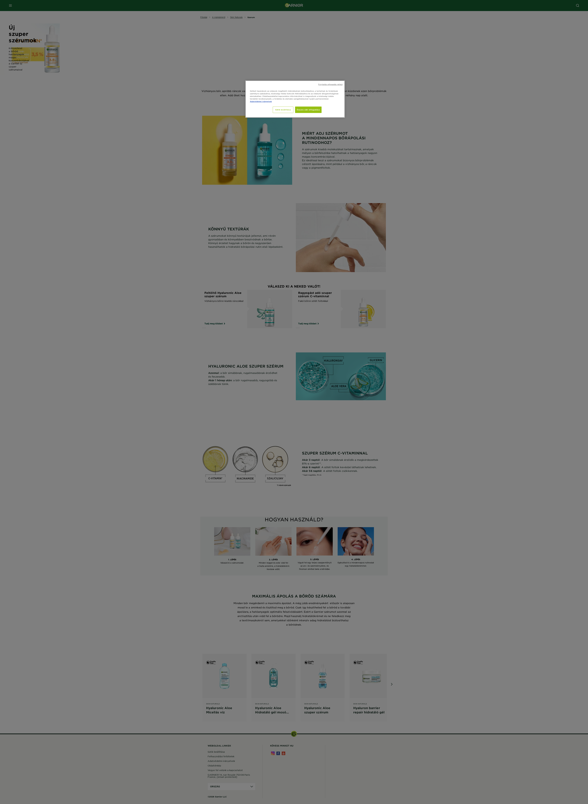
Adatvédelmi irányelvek (261, 101)
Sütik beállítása (283, 110)
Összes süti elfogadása (308, 110)
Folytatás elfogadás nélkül (330, 84)
